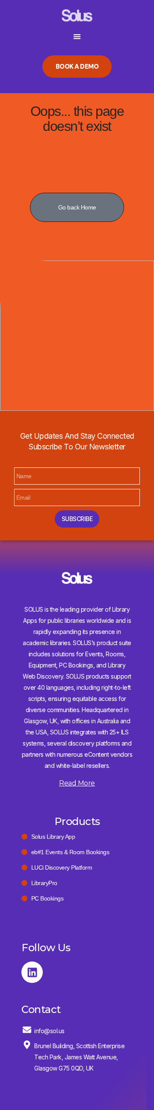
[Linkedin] (32, 972)
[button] (77, 36)
